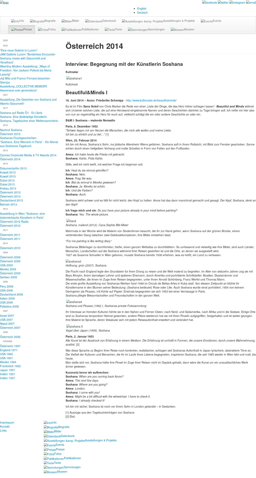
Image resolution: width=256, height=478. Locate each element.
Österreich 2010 (10, 248)
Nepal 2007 (7, 324)
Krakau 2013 (8, 188)
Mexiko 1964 (8, 362)
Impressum (7, 422)
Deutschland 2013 (11, 200)
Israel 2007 (7, 316)
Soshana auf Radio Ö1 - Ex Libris (21, 113)
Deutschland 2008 (11, 294)
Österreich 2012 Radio (14, 221)
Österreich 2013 (10, 192)
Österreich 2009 (10, 257)
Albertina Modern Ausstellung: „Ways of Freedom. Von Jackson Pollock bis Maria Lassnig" (25, 70)
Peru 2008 (6, 286)
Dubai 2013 (7, 180)
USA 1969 (6, 354)
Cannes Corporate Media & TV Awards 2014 (28, 155)
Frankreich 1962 (10, 366)
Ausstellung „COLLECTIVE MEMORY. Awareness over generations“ (23, 88)
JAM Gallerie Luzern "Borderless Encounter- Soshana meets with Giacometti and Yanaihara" (28, 58)
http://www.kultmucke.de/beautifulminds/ (151, 100)
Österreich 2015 (10, 134)
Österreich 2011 (10, 235)
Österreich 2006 (10, 337)
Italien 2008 (7, 298)
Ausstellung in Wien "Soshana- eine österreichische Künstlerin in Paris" (22, 215)
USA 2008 (6, 290)
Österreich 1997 (10, 346)
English (141, 8)
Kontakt (5, 426)
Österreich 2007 (10, 328)
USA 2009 (6, 265)
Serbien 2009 (8, 277)
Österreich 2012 (10, 225)
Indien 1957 (7, 374)
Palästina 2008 (9, 306)
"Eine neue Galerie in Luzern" (18, 50)
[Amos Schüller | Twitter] (223, 2)
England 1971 (9, 350)
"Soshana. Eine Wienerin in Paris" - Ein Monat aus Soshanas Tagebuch (29, 144)
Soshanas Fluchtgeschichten (18, 138)
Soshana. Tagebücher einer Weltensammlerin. (29, 121)
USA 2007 (6, 320)
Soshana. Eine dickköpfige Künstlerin (23, 117)
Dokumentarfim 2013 (13, 168)
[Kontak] (251, 2)
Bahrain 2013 (8, 204)
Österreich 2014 (10, 159)
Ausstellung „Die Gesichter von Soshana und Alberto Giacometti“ (28, 101)
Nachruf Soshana (11, 130)
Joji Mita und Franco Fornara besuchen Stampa (25, 80)
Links (3, 430)
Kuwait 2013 (8, 172)
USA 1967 (6, 358)
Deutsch (142, 12)
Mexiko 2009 (8, 269)
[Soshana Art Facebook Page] (209, 2)
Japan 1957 (7, 370)
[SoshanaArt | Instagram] (237, 2)
